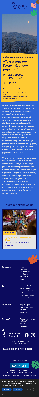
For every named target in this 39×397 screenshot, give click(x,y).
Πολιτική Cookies (17, 385)
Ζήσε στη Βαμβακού (27, 286)
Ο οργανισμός (25, 305)
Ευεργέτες (23, 326)
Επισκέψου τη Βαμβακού (24, 268)
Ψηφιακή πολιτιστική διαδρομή (27, 320)
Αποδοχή (7, 389)
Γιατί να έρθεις (25, 288)
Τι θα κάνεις (24, 276)
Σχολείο (12, 83)
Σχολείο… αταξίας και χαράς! (17, 242)
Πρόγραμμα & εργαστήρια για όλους (19, 57)
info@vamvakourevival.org (19, 341)
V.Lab (22, 279)
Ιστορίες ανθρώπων (27, 298)
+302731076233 (19, 344)
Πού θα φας (24, 274)
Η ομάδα (23, 310)
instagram (33, 335)
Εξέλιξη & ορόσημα (27, 312)
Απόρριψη (18, 389)
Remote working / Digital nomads (26, 292)
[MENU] (3, 8)
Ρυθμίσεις (29, 389)
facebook (26, 335)
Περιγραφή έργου (26, 307)
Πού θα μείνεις (25, 271)
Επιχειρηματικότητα (27, 295)
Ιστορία (22, 323)
